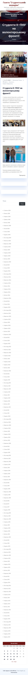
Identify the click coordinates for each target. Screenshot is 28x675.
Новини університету (8, 83)
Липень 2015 (7, 561)
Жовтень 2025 (7, 240)
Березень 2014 (7, 609)
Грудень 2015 (7, 546)
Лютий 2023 (7, 337)
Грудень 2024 (7, 271)
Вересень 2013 (7, 628)
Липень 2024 (7, 286)
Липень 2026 (7, 213)
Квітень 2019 (7, 476)
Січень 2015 (7, 579)
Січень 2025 (7, 268)
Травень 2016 (7, 531)
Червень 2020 (7, 434)
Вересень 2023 (7, 316)
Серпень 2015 (7, 558)
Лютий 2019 (6, 482)
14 (10, 654)
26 (4, 659)
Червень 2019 (7, 470)
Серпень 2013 (7, 631)
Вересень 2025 (7, 243)
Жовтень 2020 (7, 422)
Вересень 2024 (7, 280)
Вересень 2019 (7, 461)
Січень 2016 (6, 543)
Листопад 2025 (7, 237)
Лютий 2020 (7, 446)
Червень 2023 (7, 325)
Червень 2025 (7, 253)
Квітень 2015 (7, 570)
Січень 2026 (7, 231)
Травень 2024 (7, 292)
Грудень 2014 (7, 582)
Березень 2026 (7, 225)
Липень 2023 (7, 322)
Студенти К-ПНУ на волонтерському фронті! (14, 41)
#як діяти (5, 82)
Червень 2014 (7, 600)
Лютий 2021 (6, 410)
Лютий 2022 (6, 373)
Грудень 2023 (7, 307)
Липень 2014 (7, 597)
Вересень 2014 (7, 591)
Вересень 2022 (7, 352)
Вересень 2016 (7, 519)
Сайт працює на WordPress (9, 670)
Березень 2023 (7, 334)
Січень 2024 (7, 304)
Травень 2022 (7, 364)
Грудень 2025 (7, 234)
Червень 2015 (7, 564)
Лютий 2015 (6, 576)
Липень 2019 (7, 467)
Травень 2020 (7, 437)
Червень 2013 (7, 634)
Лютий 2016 (6, 540)
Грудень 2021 (7, 380)
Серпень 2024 (7, 283)
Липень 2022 (7, 358)
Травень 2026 (7, 219)
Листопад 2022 (7, 346)
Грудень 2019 (7, 452)
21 (10, 656)
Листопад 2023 (7, 310)
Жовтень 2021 (7, 386)
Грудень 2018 (7, 488)
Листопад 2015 (7, 549)
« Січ (12, 661)
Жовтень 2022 (7, 349)
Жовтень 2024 (7, 277)
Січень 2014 (7, 615)
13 (7, 654)
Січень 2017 (6, 507)
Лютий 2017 (6, 504)
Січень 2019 (6, 485)
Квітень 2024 (7, 295)
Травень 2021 (7, 401)
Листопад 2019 (7, 455)
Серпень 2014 (7, 594)
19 (4, 656)
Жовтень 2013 (7, 625)
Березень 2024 (7, 298)
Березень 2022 (7, 370)
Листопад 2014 (7, 585)
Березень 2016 (7, 537)
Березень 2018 (7, 498)
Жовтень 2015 (7, 552)
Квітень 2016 (7, 534)
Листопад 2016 (7, 513)
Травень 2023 (7, 328)
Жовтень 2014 (7, 588)
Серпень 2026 (7, 210)
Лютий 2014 (6, 612)
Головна (14, 39)
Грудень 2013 (7, 618)
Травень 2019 (7, 473)
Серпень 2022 (7, 355)
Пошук (4, 201)
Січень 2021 (6, 413)
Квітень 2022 (7, 367)
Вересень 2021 (7, 389)
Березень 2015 (7, 573)
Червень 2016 (7, 528)
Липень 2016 (7, 525)
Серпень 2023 (7, 319)
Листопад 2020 (7, 419)
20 (7, 656)
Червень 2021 (7, 398)
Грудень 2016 (7, 510)
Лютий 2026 (7, 228)
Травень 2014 (7, 603)
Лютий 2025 (7, 265)
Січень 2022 (7, 377)
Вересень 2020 (7, 425)
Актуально (11, 82)
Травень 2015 (7, 567)
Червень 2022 (7, 361)
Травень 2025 (7, 256)
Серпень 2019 (7, 464)
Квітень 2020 (7, 440)
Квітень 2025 (7, 259)
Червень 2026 (7, 216)
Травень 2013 (7, 637)
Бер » (15, 661)
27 (7, 659)
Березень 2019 (7, 479)
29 (14, 659)
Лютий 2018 (6, 501)
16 (17, 654)
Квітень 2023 (7, 331)
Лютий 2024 (7, 301)
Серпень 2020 (7, 428)
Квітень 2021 (7, 404)
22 (14, 656)
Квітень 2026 (7, 222)
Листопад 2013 (7, 622)
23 (17, 656)
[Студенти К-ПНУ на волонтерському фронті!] (14, 65)
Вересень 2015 (7, 555)
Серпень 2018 (7, 494)
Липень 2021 (7, 395)
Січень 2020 (7, 449)
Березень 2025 (7, 262)
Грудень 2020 (7, 416)
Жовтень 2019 (7, 458)
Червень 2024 (7, 289)
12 (4, 654)
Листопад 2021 (7, 383)
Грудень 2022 (7, 343)
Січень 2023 (7, 340)
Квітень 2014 (7, 606)
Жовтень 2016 (7, 516)
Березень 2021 (7, 407)
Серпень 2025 (7, 246)
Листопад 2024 (7, 274)
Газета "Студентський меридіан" (14, 4)
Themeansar (14, 672)
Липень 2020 (7, 431)
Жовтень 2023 (7, 313)
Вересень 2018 (7, 491)
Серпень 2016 (7, 522)
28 (10, 659)
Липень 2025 (7, 249)
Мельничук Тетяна (17, 80)
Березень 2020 (7, 443)
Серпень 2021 (7, 392)
